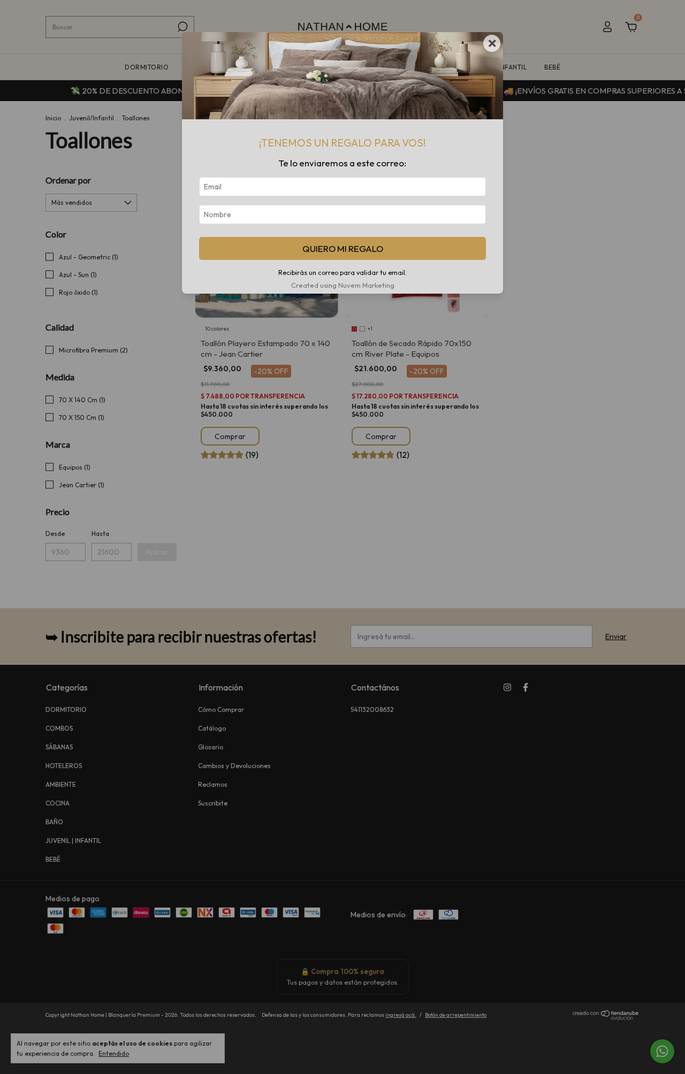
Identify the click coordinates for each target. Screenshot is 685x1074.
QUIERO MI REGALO (342, 248)
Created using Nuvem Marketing (342, 285)
